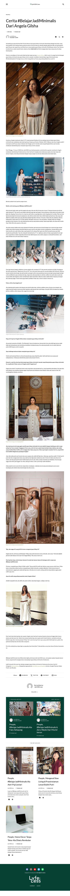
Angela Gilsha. (40, 55)
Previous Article (16, 699)
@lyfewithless (15, 666)
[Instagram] (31, 869)
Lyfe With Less (13, 36)
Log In (38, 885)
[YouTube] (35, 869)
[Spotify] (42, 869)
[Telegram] (38, 869)
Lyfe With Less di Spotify (38, 666)
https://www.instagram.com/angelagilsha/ (14, 135)
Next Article (55, 699)
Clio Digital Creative (40, 872)
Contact (32, 885)
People (8, 14)
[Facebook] (27, 869)
